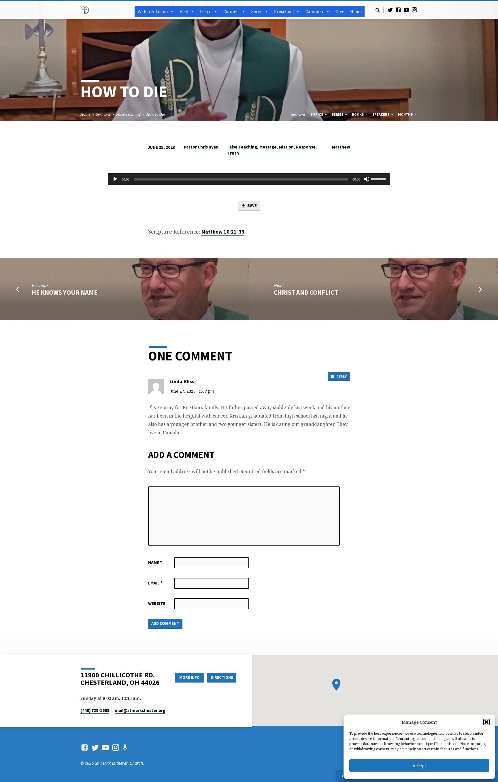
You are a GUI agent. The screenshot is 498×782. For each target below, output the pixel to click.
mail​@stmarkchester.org (140, 710)
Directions (222, 677)
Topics (317, 114)
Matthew (341, 147)
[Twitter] (390, 9)
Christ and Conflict (306, 292)
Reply (341, 376)
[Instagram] (414, 9)
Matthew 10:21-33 (222, 231)
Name (155, 562)
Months (406, 114)
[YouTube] (406, 9)
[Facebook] (398, 9)
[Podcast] (125, 747)
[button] (486, 722)
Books (358, 114)
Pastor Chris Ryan (201, 147)
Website (156, 603)
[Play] (115, 179)
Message (268, 147)
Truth (233, 153)
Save (251, 205)
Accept (419, 765)
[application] (249, 179)
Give (339, 11)
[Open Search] (378, 10)
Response (306, 147)
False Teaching (128, 114)
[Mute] (366, 179)
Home (356, 11)
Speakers (381, 114)
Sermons (103, 114)
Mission (286, 147)
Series (338, 114)
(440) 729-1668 (94, 710)
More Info (189, 677)
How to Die (155, 114)
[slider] (379, 178)
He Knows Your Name (64, 292)
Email (155, 583)
